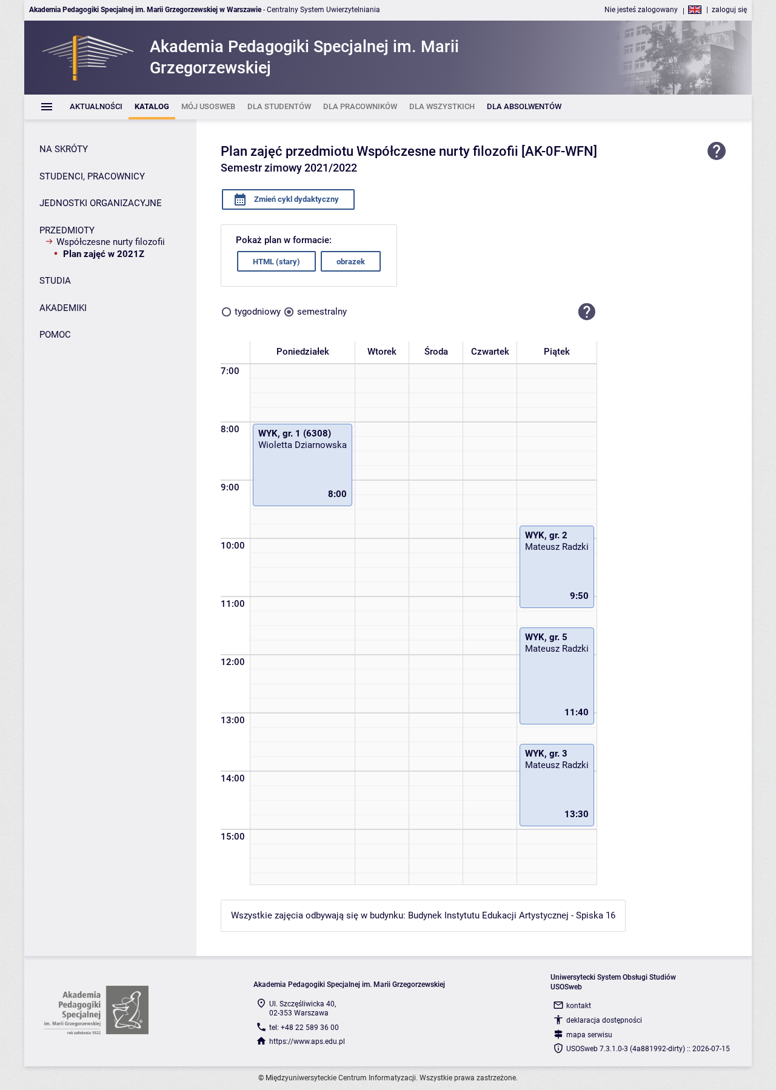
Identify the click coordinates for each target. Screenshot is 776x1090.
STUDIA (55, 280)
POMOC (55, 334)
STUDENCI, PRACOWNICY (92, 176)
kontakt (578, 1005)
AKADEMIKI (63, 308)
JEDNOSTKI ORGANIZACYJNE (100, 203)
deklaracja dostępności (604, 1020)
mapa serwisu (589, 1035)
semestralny (322, 311)
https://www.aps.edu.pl (307, 1041)
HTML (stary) (276, 261)
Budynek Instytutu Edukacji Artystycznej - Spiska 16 (511, 915)
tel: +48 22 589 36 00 (304, 1027)
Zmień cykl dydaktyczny (295, 199)
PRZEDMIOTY (67, 230)
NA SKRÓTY (63, 149)
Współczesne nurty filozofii (110, 241)
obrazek (350, 261)
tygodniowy (258, 311)
